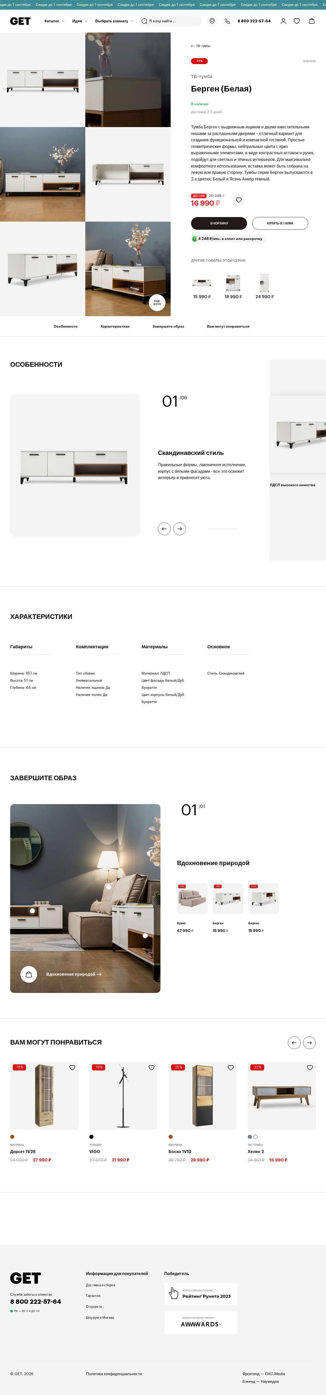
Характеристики (115, 326)
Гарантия (93, 1295)
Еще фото (157, 302)
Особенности (66, 326)
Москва (212, 21)
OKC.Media (275, 1374)
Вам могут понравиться (228, 326)
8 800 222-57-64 (254, 21)
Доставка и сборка (100, 1285)
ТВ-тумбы (203, 46)
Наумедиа (270, 1382)
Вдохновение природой (70, 974)
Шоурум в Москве (100, 1317)
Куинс (181, 923)
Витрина (17, 1145)
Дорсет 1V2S (23, 1152)
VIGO (94, 1152)
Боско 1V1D (180, 1152)
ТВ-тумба (255, 1145)
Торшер (95, 1145)
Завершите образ (168, 326)
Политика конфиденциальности (114, 1374)
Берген (218, 923)
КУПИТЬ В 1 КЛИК (280, 223)
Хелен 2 (256, 1152)
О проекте (94, 1306)
